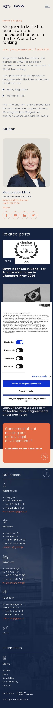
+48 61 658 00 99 (15, 543)
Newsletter (8, 678)
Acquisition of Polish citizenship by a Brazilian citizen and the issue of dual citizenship (26, 296)
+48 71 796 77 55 (15, 575)
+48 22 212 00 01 (14, 507)
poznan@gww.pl (13, 547)
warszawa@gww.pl (15, 511)
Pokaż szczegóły (39, 376)
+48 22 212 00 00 (11, 203)
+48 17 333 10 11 (14, 614)
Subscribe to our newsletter (23, 448)
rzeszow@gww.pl (13, 618)
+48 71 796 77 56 (15, 579)
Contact (7, 685)
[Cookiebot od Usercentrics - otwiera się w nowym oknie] (39, 305)
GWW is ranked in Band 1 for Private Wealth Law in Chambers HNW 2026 (26, 252)
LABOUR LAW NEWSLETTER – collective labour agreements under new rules (26, 409)
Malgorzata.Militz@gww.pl (15, 200)
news (6, 49)
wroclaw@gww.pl (14, 582)
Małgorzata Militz (23, 49)
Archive (17, 20)
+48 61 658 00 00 (15, 539)
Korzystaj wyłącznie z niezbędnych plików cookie (27, 400)
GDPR (5, 674)
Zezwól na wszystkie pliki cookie (26, 383)
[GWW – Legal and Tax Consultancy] (13, 7)
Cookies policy (10, 681)
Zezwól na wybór (26, 391)
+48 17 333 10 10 (14, 611)
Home (6, 20)
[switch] (19, 350)
